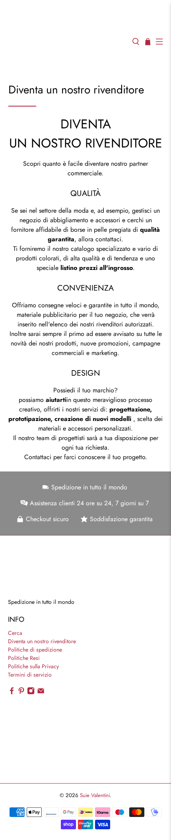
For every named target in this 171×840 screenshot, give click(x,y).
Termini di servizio (30, 675)
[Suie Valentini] (66, 41)
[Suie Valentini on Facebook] (12, 692)
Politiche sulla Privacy (33, 666)
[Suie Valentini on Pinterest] (21, 692)
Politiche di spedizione (35, 650)
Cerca (15, 633)
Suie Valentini (95, 795)
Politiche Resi (24, 658)
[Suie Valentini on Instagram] (31, 692)
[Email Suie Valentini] (41, 692)
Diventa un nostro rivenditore (42, 641)
